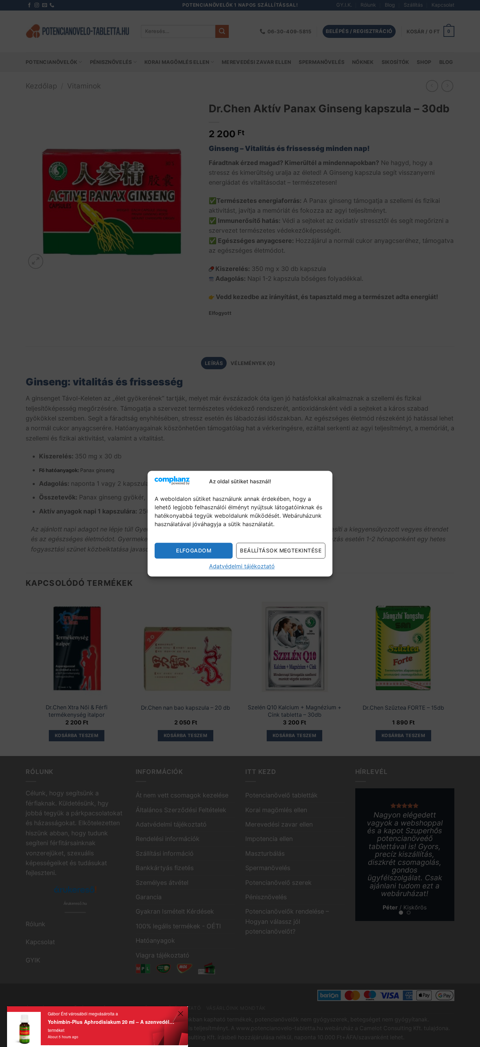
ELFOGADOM (193, 550)
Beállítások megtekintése (281, 550)
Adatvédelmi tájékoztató (242, 566)
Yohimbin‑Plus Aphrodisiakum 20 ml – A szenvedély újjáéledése (112, 1021)
